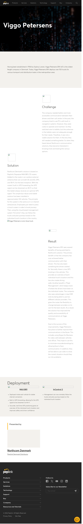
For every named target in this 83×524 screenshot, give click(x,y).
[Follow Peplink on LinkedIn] (66, 481)
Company (69, 3)
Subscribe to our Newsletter (56, 487)
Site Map (18, 516)
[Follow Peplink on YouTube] (57, 481)
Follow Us (49, 478)
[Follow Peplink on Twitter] (52, 481)
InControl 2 (58, 389)
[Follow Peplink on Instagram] (61, 481)
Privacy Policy (7, 516)
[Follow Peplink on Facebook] (47, 481)
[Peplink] (6, 3)
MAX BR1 (23, 389)
